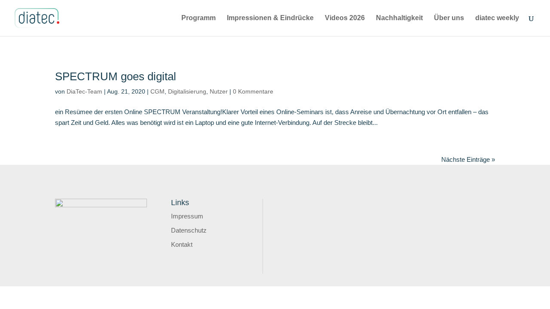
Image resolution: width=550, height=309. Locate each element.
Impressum (187, 216)
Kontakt (181, 244)
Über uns (449, 18)
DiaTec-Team (84, 91)
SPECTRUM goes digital (115, 76)
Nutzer (219, 91)
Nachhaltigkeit (399, 18)
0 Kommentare (253, 91)
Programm (198, 18)
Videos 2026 (345, 18)
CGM (157, 91)
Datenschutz (189, 230)
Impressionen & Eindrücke (270, 18)
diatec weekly (497, 18)
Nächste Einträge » (468, 159)
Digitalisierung (187, 91)
